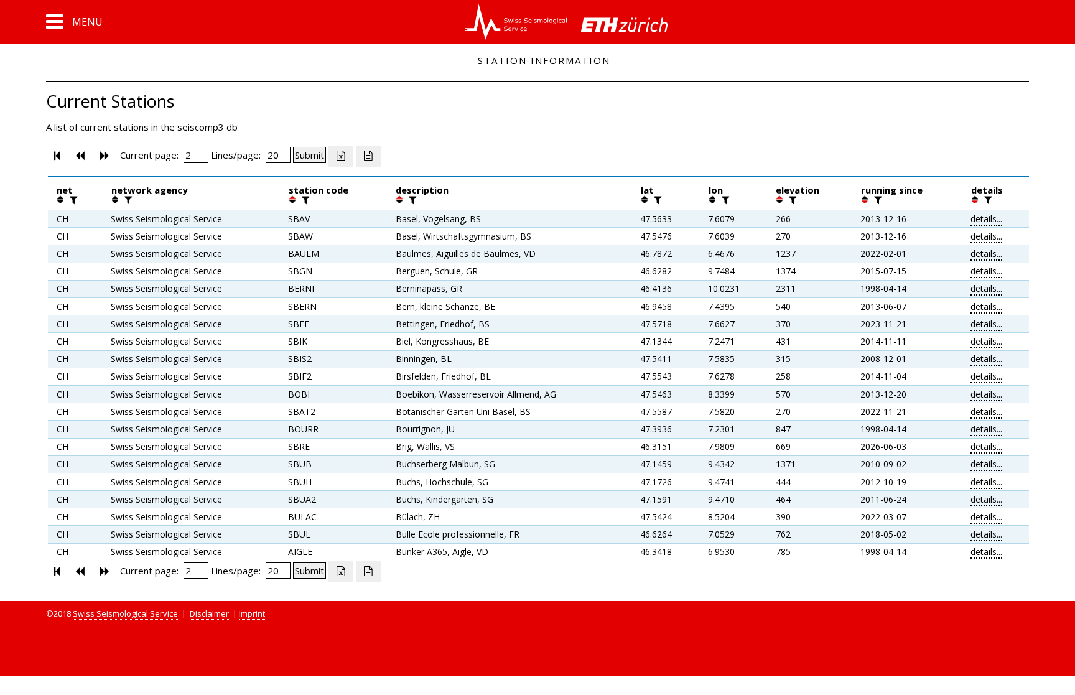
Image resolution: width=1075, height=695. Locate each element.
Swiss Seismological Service (125, 613)
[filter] (72, 200)
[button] (74, 22)
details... (986, 219)
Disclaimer (209, 613)
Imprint (252, 613)
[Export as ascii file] (368, 156)
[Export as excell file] (340, 156)
